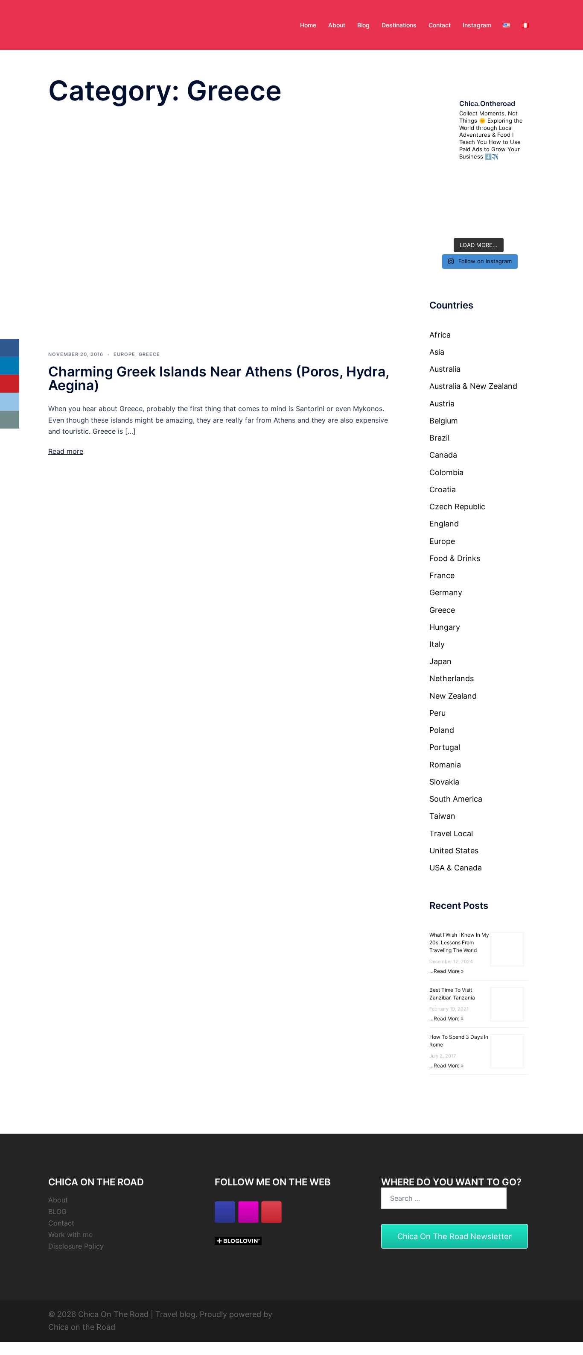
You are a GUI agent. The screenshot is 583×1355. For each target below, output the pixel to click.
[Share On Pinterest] (9, 384)
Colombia (446, 472)
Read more (65, 451)
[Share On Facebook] (9, 348)
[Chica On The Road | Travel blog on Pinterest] (271, 1212)
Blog (363, 25)
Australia (445, 368)
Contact (440, 25)
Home (308, 25)
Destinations (399, 25)
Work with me (70, 1234)
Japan (440, 661)
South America (455, 798)
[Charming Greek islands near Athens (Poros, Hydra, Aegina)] (222, 226)
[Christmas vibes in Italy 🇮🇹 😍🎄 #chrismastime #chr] (444, 178)
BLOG (57, 1211)
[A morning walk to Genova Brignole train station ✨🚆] (514, 178)
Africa (440, 334)
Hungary (444, 627)
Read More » (448, 971)
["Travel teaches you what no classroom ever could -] (479, 222)
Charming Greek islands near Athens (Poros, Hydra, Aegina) (218, 378)
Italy (437, 644)
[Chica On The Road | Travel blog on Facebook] (225, 1212)
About (336, 25)
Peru (437, 712)
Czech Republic (457, 506)
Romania (445, 764)
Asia (436, 351)
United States (453, 850)
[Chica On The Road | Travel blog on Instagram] (248, 1212)
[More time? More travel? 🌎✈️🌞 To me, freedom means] (444, 222)
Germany (445, 592)
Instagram (477, 25)
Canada (443, 454)
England (444, 523)
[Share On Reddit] (9, 402)
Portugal (444, 747)
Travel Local (451, 833)
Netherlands (451, 678)
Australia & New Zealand (473, 386)
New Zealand (453, 695)
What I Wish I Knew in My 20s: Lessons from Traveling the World (459, 942)
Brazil (439, 437)
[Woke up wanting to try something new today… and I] (479, 178)
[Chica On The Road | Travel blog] (85, 24)
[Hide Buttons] (4, 434)
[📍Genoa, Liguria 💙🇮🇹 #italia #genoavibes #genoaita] (444, 200)
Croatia (442, 489)
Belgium (443, 420)
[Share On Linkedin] (9, 366)
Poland (441, 730)
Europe (124, 354)
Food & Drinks (454, 558)
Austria (442, 403)
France (442, 575)
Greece (149, 354)
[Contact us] (9, 420)
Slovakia (444, 781)
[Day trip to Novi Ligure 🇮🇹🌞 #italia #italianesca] (479, 200)
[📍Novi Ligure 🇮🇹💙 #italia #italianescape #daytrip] (514, 200)
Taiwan (442, 815)
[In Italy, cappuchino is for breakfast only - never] (514, 222)
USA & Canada (455, 867)
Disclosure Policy (76, 1246)
